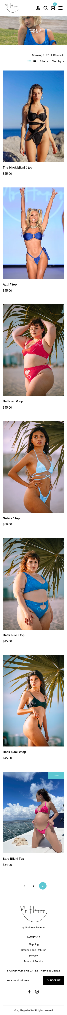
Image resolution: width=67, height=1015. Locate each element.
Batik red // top (13, 401)
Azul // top (10, 284)
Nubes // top (11, 518)
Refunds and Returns (33, 949)
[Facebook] (29, 992)
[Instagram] (37, 992)
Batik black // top (14, 752)
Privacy (33, 955)
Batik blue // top (14, 635)
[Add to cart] (38, 124)
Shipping (33, 944)
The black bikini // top (18, 167)
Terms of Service (33, 961)
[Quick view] (28, 124)
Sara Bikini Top (13, 858)
